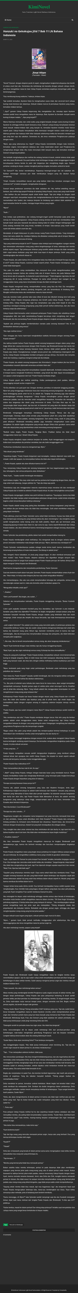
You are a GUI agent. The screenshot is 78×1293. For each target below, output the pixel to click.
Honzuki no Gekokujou (11, 27)
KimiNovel (39, 6)
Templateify (63, 1290)
